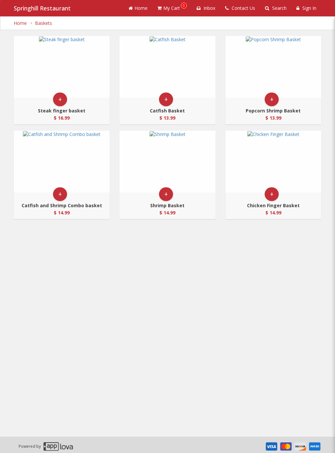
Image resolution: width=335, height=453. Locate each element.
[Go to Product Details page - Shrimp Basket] (167, 162)
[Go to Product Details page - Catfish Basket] (167, 67)
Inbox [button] (208, 8)
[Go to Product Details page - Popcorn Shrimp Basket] (273, 67)
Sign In (308, 8)
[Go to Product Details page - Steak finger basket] (62, 67)
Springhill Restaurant (42, 8)
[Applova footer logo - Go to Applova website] (58, 446)
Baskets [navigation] (43, 23)
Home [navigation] (21, 23)
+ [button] (60, 99)
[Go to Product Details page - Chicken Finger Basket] (273, 162)
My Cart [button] (174, 7)
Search (279, 8)
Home (141, 8)
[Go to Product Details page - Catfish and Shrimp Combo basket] (62, 162)
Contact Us (242, 8)
